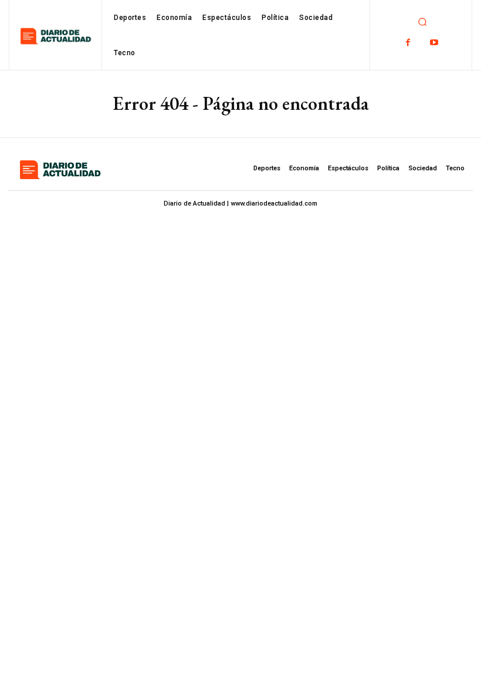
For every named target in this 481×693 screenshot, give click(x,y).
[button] (422, 21)
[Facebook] (408, 42)
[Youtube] (434, 42)
